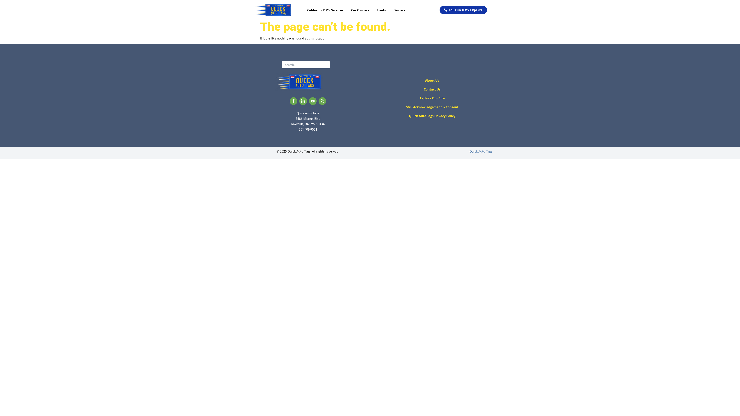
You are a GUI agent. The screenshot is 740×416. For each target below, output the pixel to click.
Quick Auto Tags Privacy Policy (432, 116)
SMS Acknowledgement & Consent (432, 107)
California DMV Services (325, 10)
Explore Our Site (432, 98)
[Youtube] (313, 101)
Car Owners (360, 10)
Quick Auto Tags (480, 151)
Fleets (381, 10)
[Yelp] (322, 101)
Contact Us (432, 89)
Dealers (399, 10)
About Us (432, 80)
